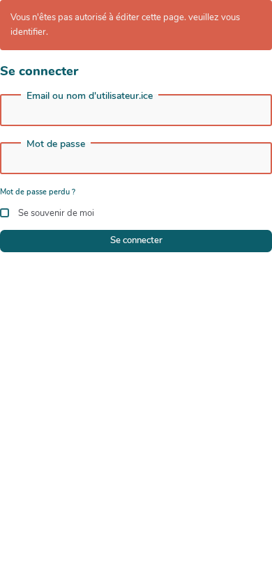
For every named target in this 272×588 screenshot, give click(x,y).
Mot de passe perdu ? (37, 192)
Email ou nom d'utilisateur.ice (90, 96)
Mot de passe (56, 144)
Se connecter (136, 240)
